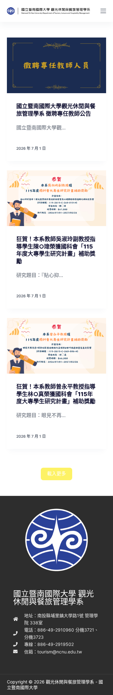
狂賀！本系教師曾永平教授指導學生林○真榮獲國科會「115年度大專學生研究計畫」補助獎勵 (55, 394)
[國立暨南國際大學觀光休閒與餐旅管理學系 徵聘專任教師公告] (56, 65)
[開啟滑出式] (103, 11)
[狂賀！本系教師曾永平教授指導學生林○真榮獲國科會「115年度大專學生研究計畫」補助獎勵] (56, 346)
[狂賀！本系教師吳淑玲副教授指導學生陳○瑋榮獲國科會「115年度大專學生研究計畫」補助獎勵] (56, 198)
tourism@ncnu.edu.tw (59, 651)
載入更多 (56, 473)
